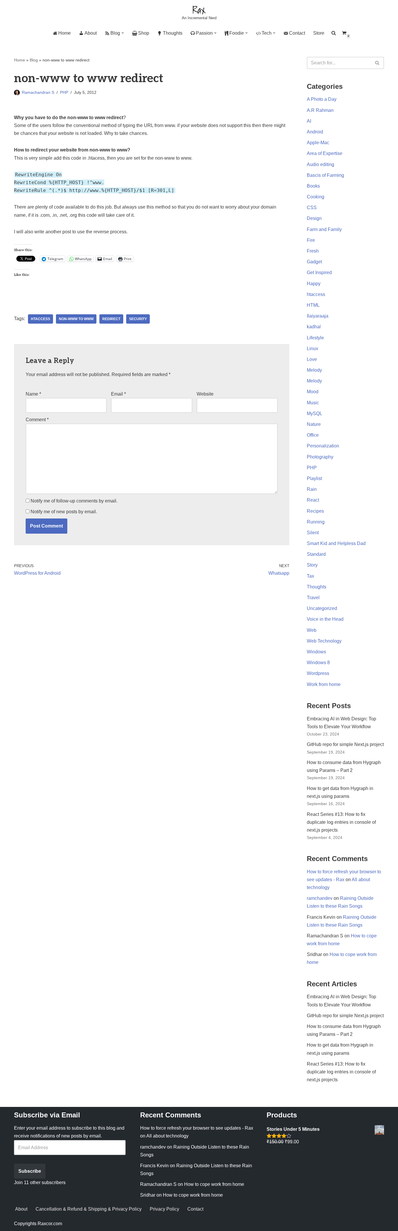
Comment (37, 419)
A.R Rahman (320, 110)
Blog (34, 60)
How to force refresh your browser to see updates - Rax (196, 1128)
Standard (316, 554)
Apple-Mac (318, 142)
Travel (313, 597)
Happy (313, 283)
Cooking (315, 196)
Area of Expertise (324, 153)
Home (64, 33)
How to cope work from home (214, 1184)
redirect (111, 319)
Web (311, 630)
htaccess (40, 319)
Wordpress (318, 673)
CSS (312, 207)
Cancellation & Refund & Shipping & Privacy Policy (89, 1209)
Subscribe (29, 1171)
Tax (310, 576)
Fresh (313, 250)
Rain (312, 489)
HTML (313, 305)
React (313, 500)
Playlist (314, 478)
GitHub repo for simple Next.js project (345, 744)
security (138, 319)
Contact (297, 33)
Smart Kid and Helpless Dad (336, 543)
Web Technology (324, 641)
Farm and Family (324, 229)
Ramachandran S (38, 92)
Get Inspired (319, 272)
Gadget (314, 261)
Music (313, 402)
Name (33, 393)
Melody (314, 370)
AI (309, 121)
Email (118, 393)
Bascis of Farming (325, 175)
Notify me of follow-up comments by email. (74, 500)
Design (314, 218)
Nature (314, 424)
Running (316, 521)
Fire (311, 240)
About (90, 33)
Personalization (323, 445)
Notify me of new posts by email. (64, 511)
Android (315, 131)
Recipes (315, 511)
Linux (312, 348)
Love (312, 359)
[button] (122, 33)
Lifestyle (315, 337)
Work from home (324, 684)
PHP (64, 92)
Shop (143, 33)
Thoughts (172, 33)
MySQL (314, 413)
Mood (312, 391)
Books (313, 186)
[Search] (377, 63)
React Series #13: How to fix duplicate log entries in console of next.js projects (341, 822)
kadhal (314, 326)
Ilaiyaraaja (317, 315)
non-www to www (76, 319)
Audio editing (320, 164)
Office (313, 435)
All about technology (167, 1135)
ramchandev (319, 898)
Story (312, 564)
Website (205, 393)
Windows (316, 651)
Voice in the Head (325, 619)
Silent (313, 532)
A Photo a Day (322, 99)
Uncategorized (322, 608)
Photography (320, 456)
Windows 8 (318, 662)
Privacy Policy (164, 1209)
